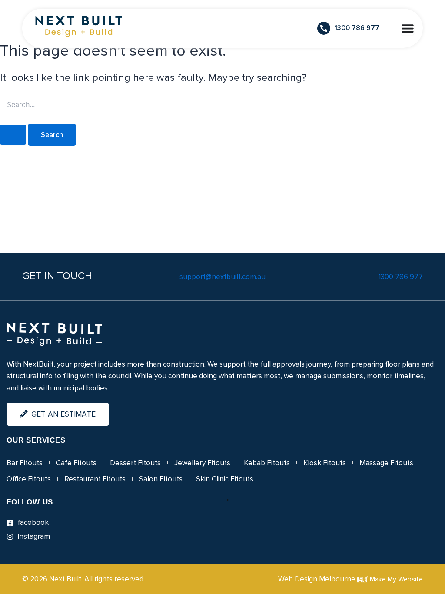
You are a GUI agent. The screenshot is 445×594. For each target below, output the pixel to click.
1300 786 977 (401, 276)
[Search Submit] (13, 135)
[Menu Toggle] (407, 28)
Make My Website (395, 579)
